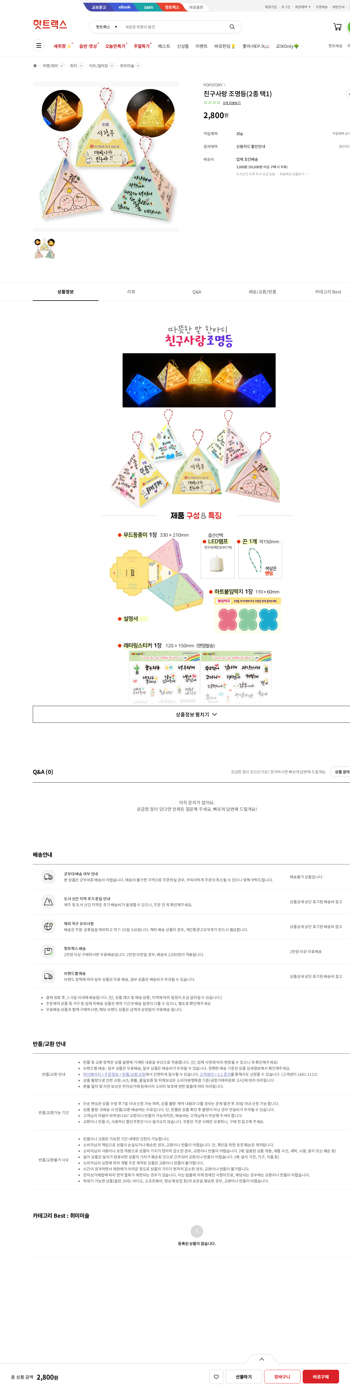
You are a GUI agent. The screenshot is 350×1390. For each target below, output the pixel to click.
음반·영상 (88, 46)
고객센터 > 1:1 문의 (215, 1074)
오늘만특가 (115, 46)
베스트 (164, 46)
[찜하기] (216, 1377)
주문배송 (322, 6)
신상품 (183, 46)
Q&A (197, 291)
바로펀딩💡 (225, 46)
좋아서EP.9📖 (256, 46)
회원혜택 (301, 6)
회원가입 (271, 6)
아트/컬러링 (98, 65)
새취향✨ (62, 46)
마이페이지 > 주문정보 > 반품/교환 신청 (114, 1074)
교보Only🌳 (287, 46)
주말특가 (142, 46)
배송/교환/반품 (262, 291)
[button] (222, 102)
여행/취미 (50, 65)
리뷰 (131, 291)
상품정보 (65, 291)
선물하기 (244, 1376)
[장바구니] (337, 27)
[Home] (35, 65)
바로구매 (321, 1376)
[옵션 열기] (261, 1359)
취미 (73, 65)
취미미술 (127, 65)
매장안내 (338, 6)
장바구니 (282, 1376)
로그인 (285, 6)
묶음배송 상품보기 (292, 173)
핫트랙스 (103, 27)
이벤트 (202, 46)
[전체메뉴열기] (39, 45)
